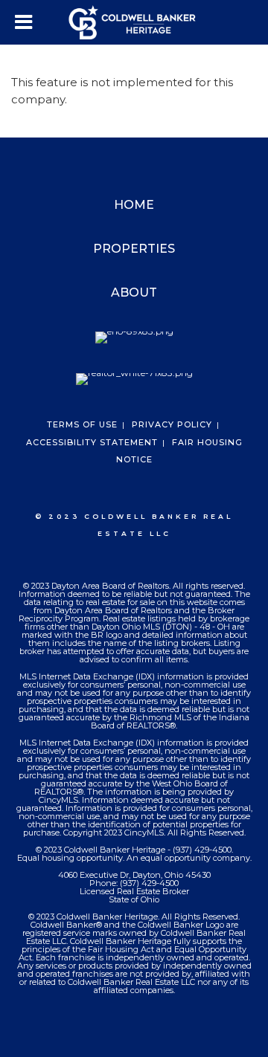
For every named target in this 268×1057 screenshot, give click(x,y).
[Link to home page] (134, 22)
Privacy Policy (172, 424)
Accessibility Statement (92, 442)
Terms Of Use (82, 424)
